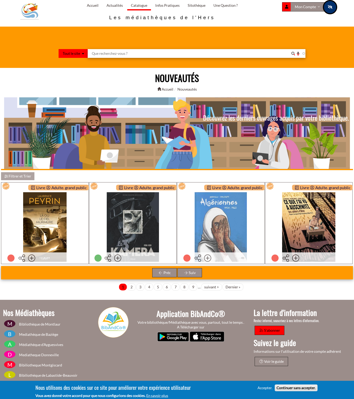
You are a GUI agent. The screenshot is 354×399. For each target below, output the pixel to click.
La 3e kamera (132, 191)
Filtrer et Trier (19, 176)
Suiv (192, 272)
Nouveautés (187, 89)
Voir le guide (273, 361)
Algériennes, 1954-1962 (221, 191)
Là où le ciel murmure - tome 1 (48, 191)
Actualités (115, 5)
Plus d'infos (47, 224)
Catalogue (139, 5)
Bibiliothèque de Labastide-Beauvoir (48, 375)
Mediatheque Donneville (39, 355)
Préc (167, 272)
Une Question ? (225, 5)
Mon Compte (306, 6)
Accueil (93, 5)
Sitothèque (196, 5)
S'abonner (271, 330)
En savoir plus (157, 395)
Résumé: (42, 215)
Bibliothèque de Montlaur (39, 324)
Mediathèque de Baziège (38, 334)
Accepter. (265, 388)
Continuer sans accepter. (296, 388)
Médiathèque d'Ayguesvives (41, 344)
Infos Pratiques (167, 5)
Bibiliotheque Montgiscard (40, 365)
